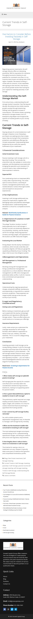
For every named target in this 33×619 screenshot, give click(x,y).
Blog (4, 579)
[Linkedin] (15, 609)
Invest (4, 527)
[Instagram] (8, 609)
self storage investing (20, 468)
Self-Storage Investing (8, 532)
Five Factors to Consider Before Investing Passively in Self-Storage (16, 36)
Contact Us (6, 584)
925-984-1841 (18, 605)
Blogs (6, 458)
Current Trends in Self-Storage (13, 463)
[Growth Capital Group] (16, 5)
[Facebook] (4, 609)
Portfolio (6, 581)
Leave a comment (9, 475)
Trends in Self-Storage (9, 471)
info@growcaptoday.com (16, 601)
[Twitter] (12, 609)
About (5, 576)
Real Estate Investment (15, 458)
